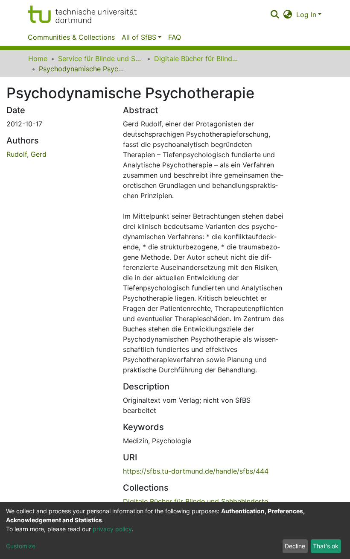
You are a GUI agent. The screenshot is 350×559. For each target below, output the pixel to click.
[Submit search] (274, 14)
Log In (306, 14)
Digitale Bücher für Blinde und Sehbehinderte (196, 58)
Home (37, 58)
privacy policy (112, 529)
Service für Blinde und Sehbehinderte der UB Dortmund (100, 58)
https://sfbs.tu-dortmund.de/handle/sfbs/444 (195, 471)
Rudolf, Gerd (26, 154)
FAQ (174, 37)
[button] (288, 14)
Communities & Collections (71, 37)
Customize (20, 546)
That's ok (325, 546)
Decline (295, 546)
